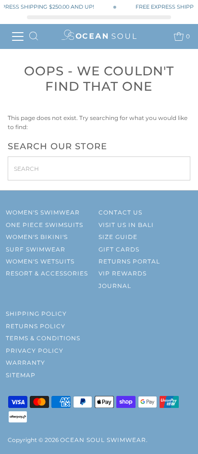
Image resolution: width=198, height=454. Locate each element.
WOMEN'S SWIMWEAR (43, 212)
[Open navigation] (17, 36)
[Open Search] (33, 36)
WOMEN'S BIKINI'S (37, 236)
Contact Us (120, 212)
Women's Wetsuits (40, 261)
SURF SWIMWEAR (35, 249)
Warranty (25, 362)
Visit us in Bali (126, 224)
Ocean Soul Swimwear (103, 439)
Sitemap (21, 375)
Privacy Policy (34, 350)
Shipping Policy (36, 313)
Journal (115, 285)
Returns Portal (129, 261)
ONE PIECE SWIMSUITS (44, 224)
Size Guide (118, 236)
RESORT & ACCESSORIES (47, 273)
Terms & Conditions (43, 338)
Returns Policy (35, 326)
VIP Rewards (123, 273)
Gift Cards (119, 249)
